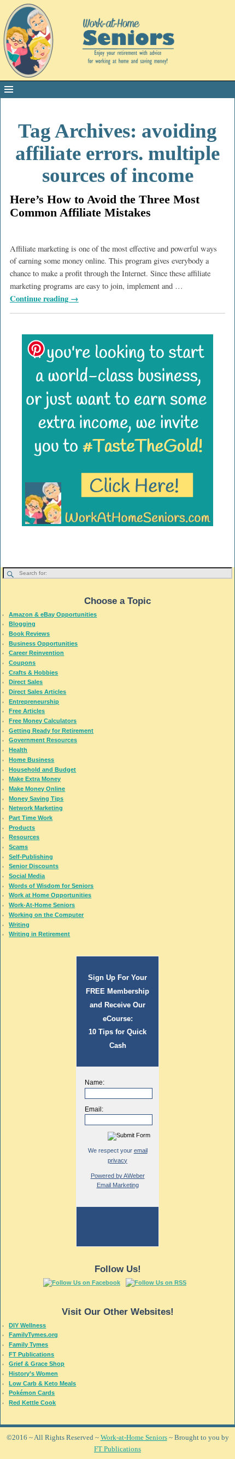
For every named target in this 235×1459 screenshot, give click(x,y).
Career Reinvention (36, 652)
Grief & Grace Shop (36, 1363)
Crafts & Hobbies (33, 672)
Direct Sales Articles (37, 691)
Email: (94, 1109)
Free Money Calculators (43, 720)
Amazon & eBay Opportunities (53, 614)
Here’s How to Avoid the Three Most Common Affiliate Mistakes (104, 205)
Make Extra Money (35, 779)
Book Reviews (29, 633)
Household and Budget (42, 769)
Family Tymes (28, 1344)
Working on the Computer (46, 914)
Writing (19, 924)
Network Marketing (36, 808)
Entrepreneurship (34, 701)
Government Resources (43, 740)
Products (22, 827)
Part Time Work (30, 817)
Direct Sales (26, 682)
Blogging (22, 623)
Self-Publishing (31, 856)
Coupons (22, 662)
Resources (24, 837)
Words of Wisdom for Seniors (51, 885)
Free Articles (27, 711)
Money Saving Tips (36, 798)
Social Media (27, 876)
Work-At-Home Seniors (42, 905)
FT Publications (31, 1354)
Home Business (31, 759)
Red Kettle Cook (32, 1402)
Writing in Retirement (39, 934)
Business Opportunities (43, 643)
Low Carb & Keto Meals (42, 1383)
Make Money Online (37, 788)
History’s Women (33, 1373)
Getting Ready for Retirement (51, 730)
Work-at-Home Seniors (134, 1437)
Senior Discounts (33, 866)
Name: (94, 1082)
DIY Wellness (27, 1325)
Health (18, 749)
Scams (18, 847)
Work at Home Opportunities (50, 895)
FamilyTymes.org (33, 1334)
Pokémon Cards (32, 1392)
